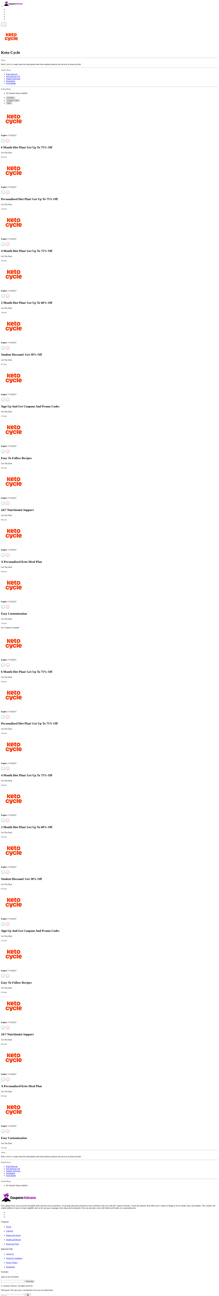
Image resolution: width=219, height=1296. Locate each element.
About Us (10, 1254)
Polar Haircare (12, 74)
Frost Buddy (11, 83)
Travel (8, 10)
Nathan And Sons (13, 79)
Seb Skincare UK (13, 76)
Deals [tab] (9, 103)
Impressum (10, 1267)
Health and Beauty (13, 17)
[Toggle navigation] (2, 6)
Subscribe (29, 1281)
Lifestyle (9, 12)
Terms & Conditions (14, 1258)
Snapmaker (10, 81)
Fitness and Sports (13, 14)
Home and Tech (12, 19)
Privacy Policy (12, 1263)
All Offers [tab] (10, 98)
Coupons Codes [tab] (13, 100)
